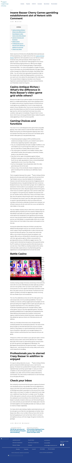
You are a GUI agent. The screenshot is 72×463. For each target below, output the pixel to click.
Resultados (41, 0)
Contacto (66, 0)
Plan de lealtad (54, 3)
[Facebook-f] (61, 445)
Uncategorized (26, 423)
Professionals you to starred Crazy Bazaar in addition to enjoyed (18, 45)
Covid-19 (34, 449)
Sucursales (40, 3)
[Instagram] (63, 445)
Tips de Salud (46, 3)
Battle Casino (16, 41)
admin (12, 21)
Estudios (22, 3)
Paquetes (28, 3)
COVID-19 (34, 3)
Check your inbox (17, 49)
